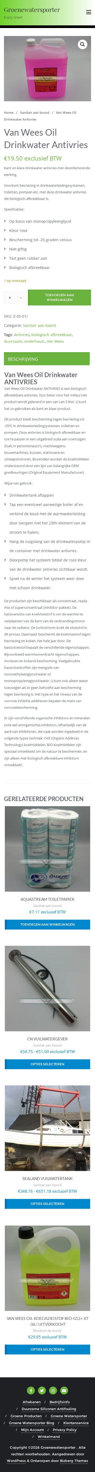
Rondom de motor (47, 1330)
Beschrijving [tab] (23, 359)
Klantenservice (76, 1423)
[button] (82, 44)
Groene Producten (26, 1416)
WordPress (16, 1461)
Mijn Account (32, 1430)
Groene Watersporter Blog (31, 1423)
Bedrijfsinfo (60, 1402)
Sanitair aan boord (34, 113)
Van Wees (55, 341)
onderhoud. (34, 341)
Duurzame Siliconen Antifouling (49, 1409)
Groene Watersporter (69, 1416)
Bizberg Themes (74, 1461)
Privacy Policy (65, 1430)
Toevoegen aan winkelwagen (59, 297)
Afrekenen (32, 1402)
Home (8, 113)
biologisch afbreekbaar (51, 334)
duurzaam (13, 341)
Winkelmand (49, 1436)
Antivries (22, 334)
